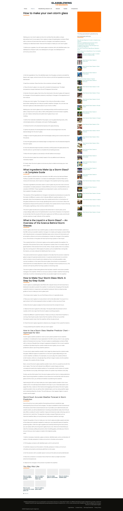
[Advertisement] (46, 26)
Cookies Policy (78, 507)
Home (25, 8)
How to (33, 8)
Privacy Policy (97, 507)
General (58, 8)
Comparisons (74, 8)
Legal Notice (71, 507)
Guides (65, 8)
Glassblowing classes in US (45, 8)
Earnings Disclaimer (88, 507)
